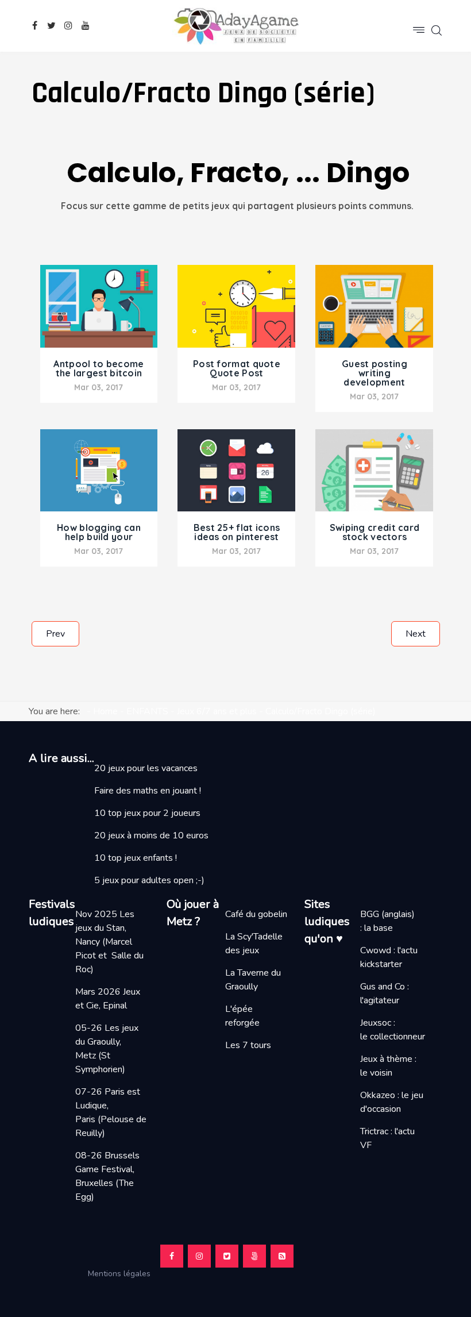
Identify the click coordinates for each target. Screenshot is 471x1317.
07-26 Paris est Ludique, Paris (107, 1105)
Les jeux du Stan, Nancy (104, 928)
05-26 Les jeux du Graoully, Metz (106, 1042)
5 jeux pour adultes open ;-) (149, 880)
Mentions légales (124, 1273)
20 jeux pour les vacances (146, 768)
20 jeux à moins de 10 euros (151, 835)
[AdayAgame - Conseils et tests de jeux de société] (235, 26)
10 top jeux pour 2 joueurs (147, 813)
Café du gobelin (256, 914)
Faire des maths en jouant (145, 790)
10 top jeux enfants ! (135, 858)
